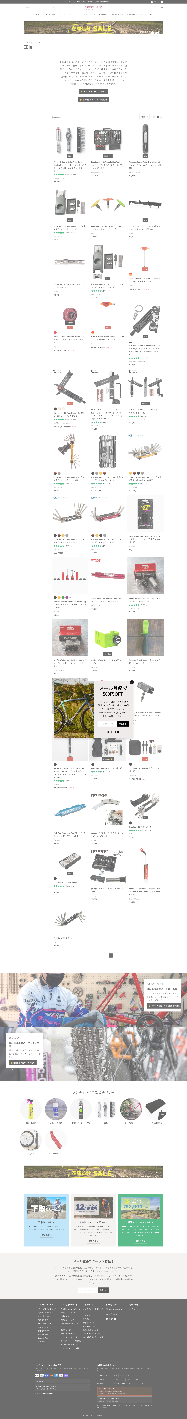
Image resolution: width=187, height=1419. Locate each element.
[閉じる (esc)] (132, 682)
